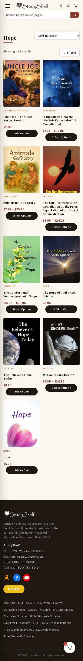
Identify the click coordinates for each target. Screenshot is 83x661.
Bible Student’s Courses (19, 636)
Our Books (25, 603)
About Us (9, 603)
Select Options (61, 137)
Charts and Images (15, 616)
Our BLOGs (40, 623)
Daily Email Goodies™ (17, 623)
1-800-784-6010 (27, 568)
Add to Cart (21, 133)
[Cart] (76, 6)
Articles (45, 610)
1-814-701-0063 (23, 562)
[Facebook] (16, 577)
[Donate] (61, 6)
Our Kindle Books (14, 610)
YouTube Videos (63, 610)
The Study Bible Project (18, 629)
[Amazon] (7, 577)
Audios (32, 610)
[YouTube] (26, 577)
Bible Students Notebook (46, 616)
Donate (14, 589)
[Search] (74, 15)
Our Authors (42, 603)
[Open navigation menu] (7, 6)
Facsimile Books (60, 623)
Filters (71, 53)
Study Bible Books (47, 629)
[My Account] (68, 6)
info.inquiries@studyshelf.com (23, 556)
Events (57, 603)
